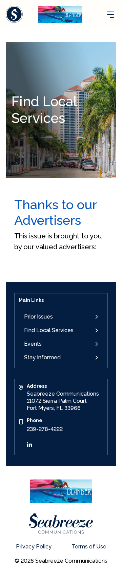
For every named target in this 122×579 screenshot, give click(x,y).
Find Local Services (49, 330)
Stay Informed (42, 357)
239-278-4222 (45, 429)
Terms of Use (89, 546)
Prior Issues (38, 316)
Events (33, 344)
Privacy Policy (34, 546)
